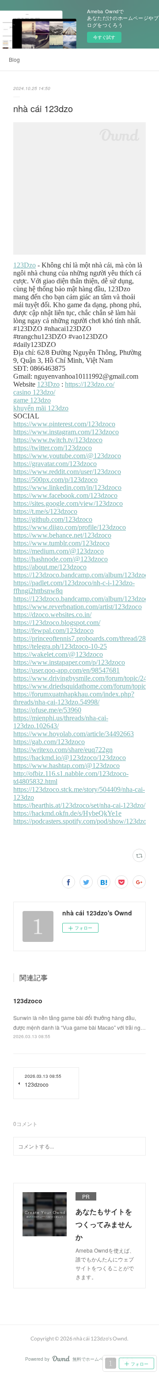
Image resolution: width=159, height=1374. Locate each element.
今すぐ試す (104, 37)
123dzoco (27, 1000)
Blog (14, 59)
